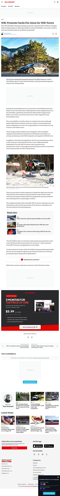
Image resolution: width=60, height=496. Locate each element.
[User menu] (57, 2)
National (17, 6)
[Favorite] (53, 33)
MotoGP (10, 6)
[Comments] (56, 33)
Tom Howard (7, 33)
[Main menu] (2, 2)
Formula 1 (3, 6)
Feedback (35, 463)
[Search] (54, 2)
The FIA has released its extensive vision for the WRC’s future (25, 79)
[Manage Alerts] (31, 337)
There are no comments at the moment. (30, 358)
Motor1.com (4, 463)
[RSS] (46, 454)
